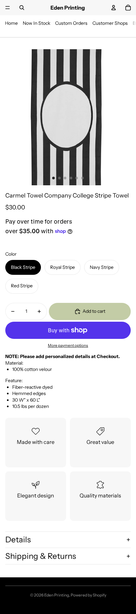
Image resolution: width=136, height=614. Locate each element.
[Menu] (7, 7)
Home (11, 23)
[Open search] (22, 7)
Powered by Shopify (88, 595)
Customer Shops (110, 23)
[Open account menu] (113, 7)
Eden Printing (56, 595)
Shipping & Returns (40, 556)
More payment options (68, 345)
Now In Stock (36, 23)
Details (18, 539)
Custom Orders (71, 23)
